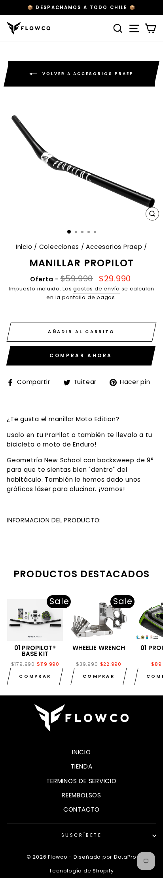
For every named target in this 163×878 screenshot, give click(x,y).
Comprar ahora (80, 355)
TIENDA (82, 766)
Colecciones (59, 247)
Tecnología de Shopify (81, 870)
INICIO (81, 752)
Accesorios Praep (114, 247)
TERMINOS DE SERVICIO (81, 781)
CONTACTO (81, 809)
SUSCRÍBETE (81, 835)
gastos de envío (96, 288)
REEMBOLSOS (81, 795)
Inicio (24, 247)
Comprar (35, 676)
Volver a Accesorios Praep (87, 74)
